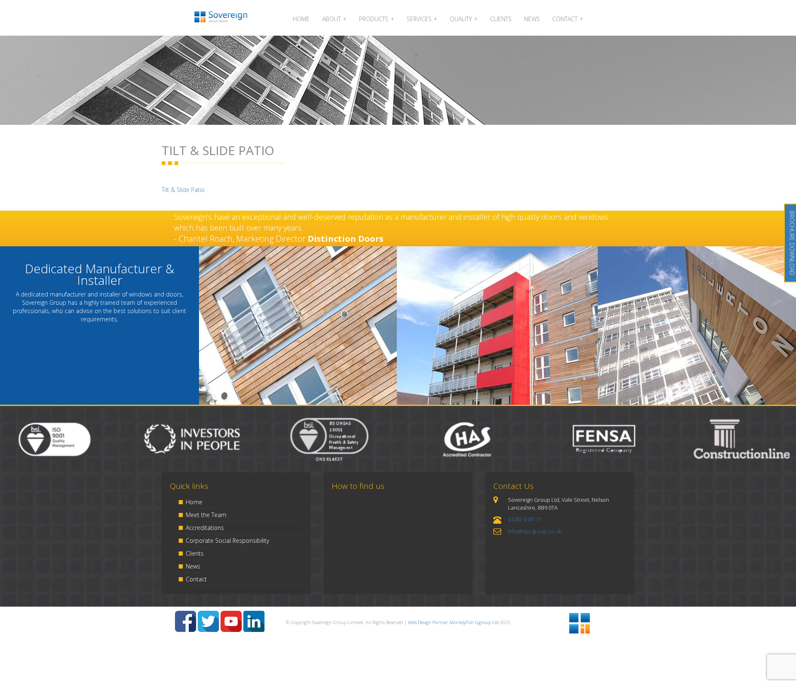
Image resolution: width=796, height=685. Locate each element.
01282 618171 (524, 519)
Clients (195, 553)
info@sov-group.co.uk (534, 531)
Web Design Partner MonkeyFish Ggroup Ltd (453, 622)
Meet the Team (206, 515)
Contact (196, 579)
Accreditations (205, 528)
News (193, 566)
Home (194, 502)
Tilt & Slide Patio (183, 190)
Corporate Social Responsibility (227, 540)
